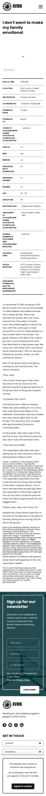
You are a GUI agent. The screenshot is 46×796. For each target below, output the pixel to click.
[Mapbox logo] (9, 69)
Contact (9, 743)
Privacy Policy (23, 680)
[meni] (40, 7)
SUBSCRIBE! (29, 689)
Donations (10, 751)
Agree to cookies (23, 786)
